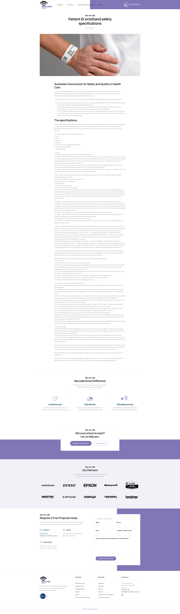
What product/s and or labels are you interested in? (112, 538)
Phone (119, 522)
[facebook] (122, 595)
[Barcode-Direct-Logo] (46, 1)
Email (98, 530)
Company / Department (124, 530)
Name (98, 522)
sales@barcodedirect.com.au (49, 536)
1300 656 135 (135, 4)
